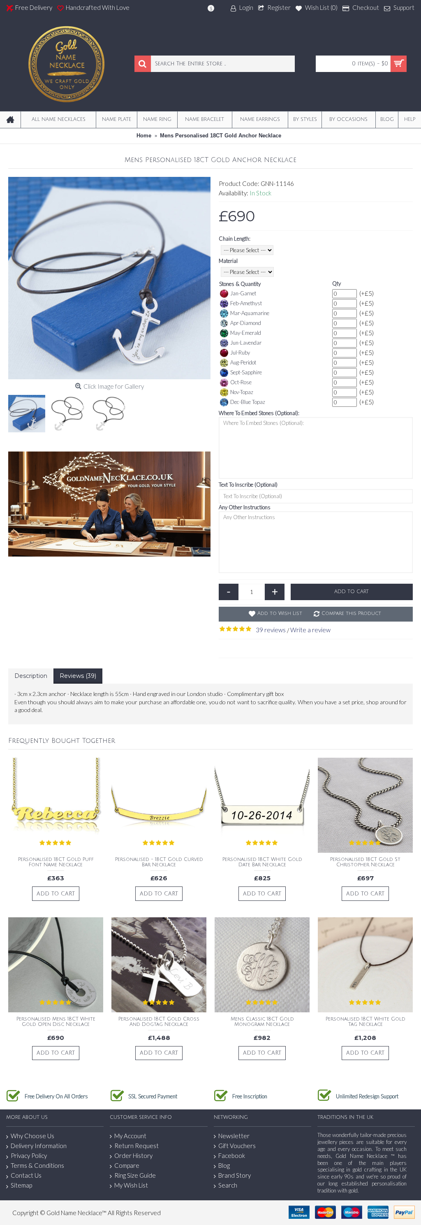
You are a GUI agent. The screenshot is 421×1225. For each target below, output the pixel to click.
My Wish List (131, 1185)
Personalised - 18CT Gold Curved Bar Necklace (159, 862)
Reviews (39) (78, 676)
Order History (133, 1155)
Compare (126, 1165)
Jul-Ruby (240, 352)
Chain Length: (234, 238)
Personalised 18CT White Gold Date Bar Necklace (262, 862)
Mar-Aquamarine (249, 313)
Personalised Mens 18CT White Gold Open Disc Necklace (55, 1021)
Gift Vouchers (237, 1145)
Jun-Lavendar (245, 342)
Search (227, 1185)
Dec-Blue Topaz (247, 402)
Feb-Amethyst (246, 303)
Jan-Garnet (243, 293)
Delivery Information (39, 1145)
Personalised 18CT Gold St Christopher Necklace (365, 862)
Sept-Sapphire (246, 372)
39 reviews (271, 629)
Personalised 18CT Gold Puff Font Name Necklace (56, 862)
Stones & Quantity (240, 284)
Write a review (310, 629)
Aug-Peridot (243, 362)
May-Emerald (245, 332)
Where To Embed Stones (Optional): (259, 413)
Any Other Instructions (245, 507)
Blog (224, 1165)
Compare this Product (351, 613)
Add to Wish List (279, 613)
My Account (130, 1135)
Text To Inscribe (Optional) (248, 484)
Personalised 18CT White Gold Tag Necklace (365, 1021)
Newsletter (234, 1135)
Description (30, 676)
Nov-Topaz (241, 392)
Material (228, 261)
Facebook (231, 1155)
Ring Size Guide (135, 1175)
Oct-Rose (241, 382)
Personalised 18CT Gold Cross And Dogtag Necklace (158, 1021)
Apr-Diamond (245, 323)
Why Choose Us (32, 1135)
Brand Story (234, 1175)
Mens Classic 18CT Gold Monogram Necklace (262, 1021)
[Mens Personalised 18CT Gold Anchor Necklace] (109, 278)
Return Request (136, 1145)
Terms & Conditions (37, 1165)
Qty (336, 283)
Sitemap (21, 1185)
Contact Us (26, 1175)
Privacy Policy (29, 1155)
